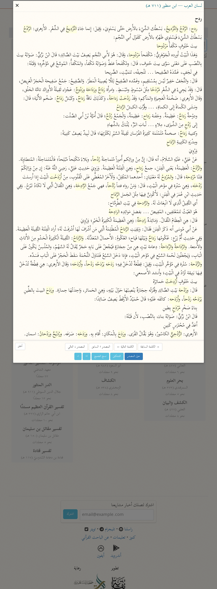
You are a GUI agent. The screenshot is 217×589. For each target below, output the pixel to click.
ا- (78, 356)
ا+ (86, 356)
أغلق (20, 346)
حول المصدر (133, 356)
